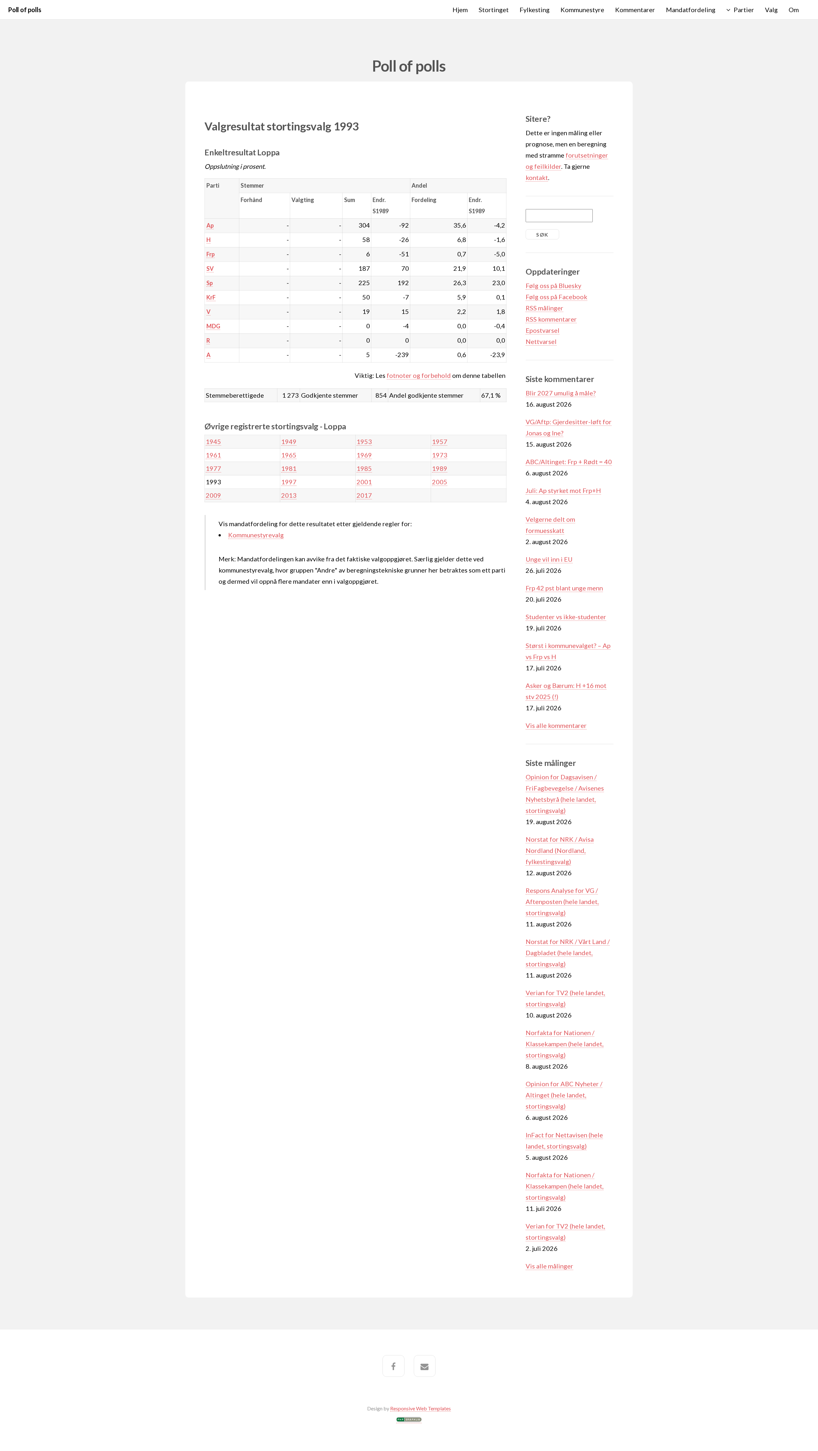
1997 (289, 482)
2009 (213, 495)
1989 (439, 468)
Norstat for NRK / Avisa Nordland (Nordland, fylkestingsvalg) (560, 850)
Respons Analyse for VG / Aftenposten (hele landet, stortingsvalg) (562, 901)
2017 (364, 495)
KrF (211, 297)
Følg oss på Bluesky (553, 285)
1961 (213, 455)
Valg (771, 9)
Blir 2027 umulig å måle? (561, 393)
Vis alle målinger (549, 1266)
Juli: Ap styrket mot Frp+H (563, 490)
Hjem (460, 9)
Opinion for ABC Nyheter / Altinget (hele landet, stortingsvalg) (564, 1095)
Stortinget (494, 9)
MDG (213, 326)
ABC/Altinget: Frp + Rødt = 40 (569, 461)
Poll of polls (24, 9)
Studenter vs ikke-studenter (566, 616)
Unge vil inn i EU (549, 559)
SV (210, 268)
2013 (289, 495)
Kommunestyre (582, 9)
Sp (209, 282)
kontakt (537, 177)
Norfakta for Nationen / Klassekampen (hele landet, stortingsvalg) (565, 1044)
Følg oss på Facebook (556, 296)
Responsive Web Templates (420, 1408)
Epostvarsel (542, 330)
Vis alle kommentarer (556, 725)
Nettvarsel (541, 341)
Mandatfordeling (690, 9)
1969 (364, 455)
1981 (289, 468)
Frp (210, 254)
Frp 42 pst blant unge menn (564, 588)
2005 (439, 482)
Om (794, 9)
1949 (289, 441)
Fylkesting (535, 9)
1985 (364, 468)
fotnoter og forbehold (419, 375)
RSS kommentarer (551, 319)
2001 (364, 482)
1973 (439, 455)
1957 (439, 441)
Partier (744, 9)
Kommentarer (635, 9)
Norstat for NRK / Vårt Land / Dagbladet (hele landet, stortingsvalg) (568, 953)
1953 (364, 441)
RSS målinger (544, 308)
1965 (289, 455)
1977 (213, 468)
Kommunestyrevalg (256, 535)
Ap (210, 225)
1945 (213, 441)
